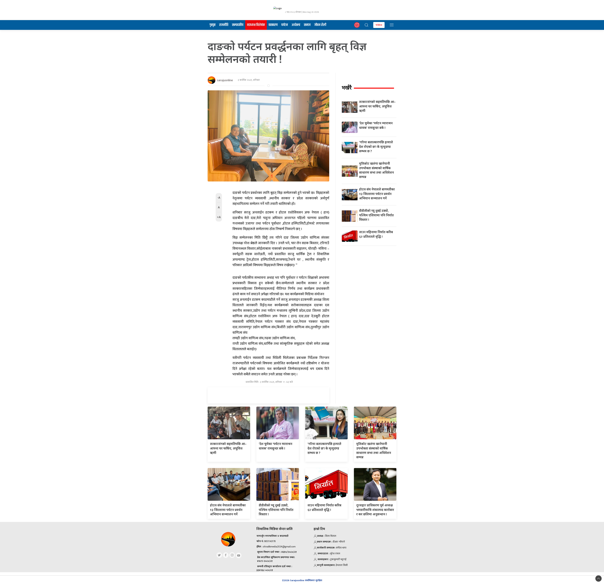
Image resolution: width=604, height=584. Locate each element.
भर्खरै (347, 88)
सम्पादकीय (237, 25)
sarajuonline (225, 80)
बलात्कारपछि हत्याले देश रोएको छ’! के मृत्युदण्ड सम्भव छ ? (376, 146)
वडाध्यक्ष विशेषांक (256, 25)
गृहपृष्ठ (212, 25)
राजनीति (223, 25)
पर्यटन (284, 25)
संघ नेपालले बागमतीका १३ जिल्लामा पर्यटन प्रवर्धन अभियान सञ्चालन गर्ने (377, 193)
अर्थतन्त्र (296, 25)
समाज (307, 25)
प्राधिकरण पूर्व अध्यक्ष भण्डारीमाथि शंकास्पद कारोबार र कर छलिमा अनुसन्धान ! (375, 509)
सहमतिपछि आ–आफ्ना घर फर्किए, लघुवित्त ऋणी (377, 106)
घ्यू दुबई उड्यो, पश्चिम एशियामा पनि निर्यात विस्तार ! (376, 215)
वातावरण (273, 25)
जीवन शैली (320, 25)
